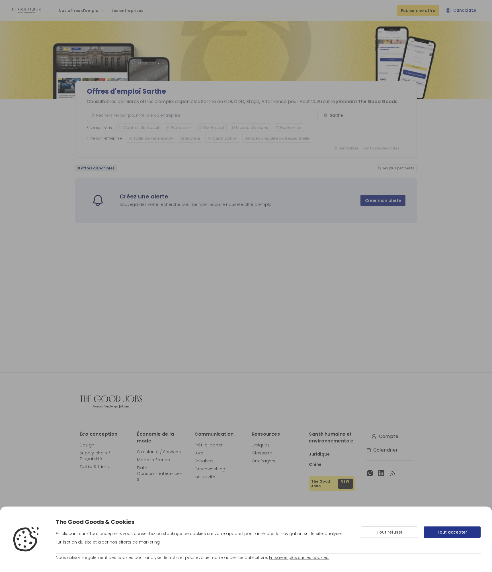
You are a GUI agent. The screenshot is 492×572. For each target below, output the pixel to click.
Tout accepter (452, 532)
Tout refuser (390, 532)
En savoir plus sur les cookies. (299, 557)
